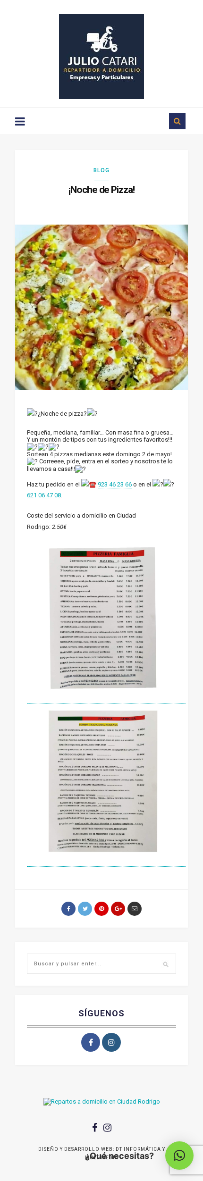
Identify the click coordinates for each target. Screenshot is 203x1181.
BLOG (101, 170)
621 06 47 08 (44, 495)
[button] (179, 1155)
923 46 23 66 (115, 484)
